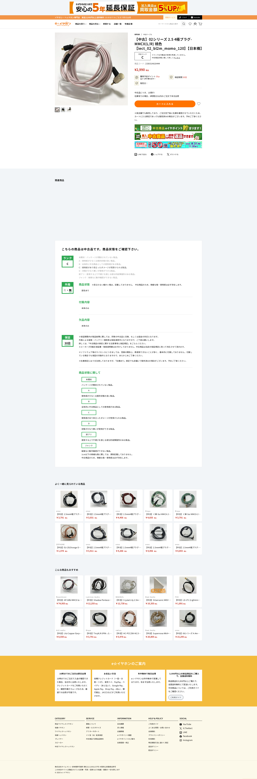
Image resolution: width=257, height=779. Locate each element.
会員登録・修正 (123, 742)
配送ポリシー (153, 750)
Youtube (197, 17)
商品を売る (94, 23)
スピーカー (59, 742)
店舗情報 (120, 731)
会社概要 (120, 724)
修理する (107, 23)
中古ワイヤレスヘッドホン (65, 746)
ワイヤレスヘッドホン (63, 731)
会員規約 (151, 731)
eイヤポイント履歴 (124, 735)
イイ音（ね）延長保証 (94, 735)
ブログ (184, 17)
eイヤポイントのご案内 (126, 739)
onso (137, 34)
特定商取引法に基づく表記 (158, 742)
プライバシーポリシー (156, 735)
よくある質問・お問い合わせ (159, 727)
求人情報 (120, 727)
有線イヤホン (60, 727)
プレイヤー (59, 739)
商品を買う (80, 23)
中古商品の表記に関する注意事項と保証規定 (108, 343)
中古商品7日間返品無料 (95, 739)
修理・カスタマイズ (93, 727)
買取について (91, 724)
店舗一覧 (118, 23)
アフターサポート (92, 731)
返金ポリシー (153, 746)
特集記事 (128, 23)
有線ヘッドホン (61, 735)
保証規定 (155, 346)
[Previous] (56, 69)
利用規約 (151, 739)
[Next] (126, 69)
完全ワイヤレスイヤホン (64, 724)
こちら (177, 57)
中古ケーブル (147, 34)
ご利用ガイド (176, 697)
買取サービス (170, 17)
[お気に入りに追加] (198, 103)
